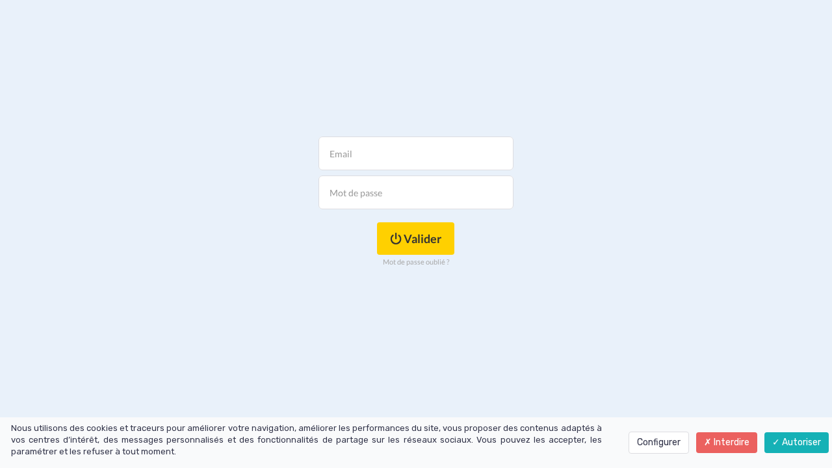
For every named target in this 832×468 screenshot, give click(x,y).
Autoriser (800, 442)
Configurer (659, 442)
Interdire (730, 442)
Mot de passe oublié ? (416, 261)
